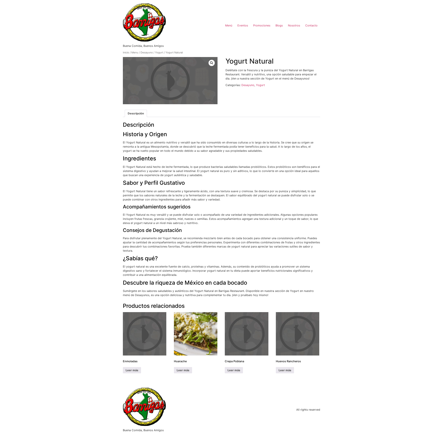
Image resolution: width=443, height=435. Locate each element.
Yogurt (159, 52)
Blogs (279, 25)
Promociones (261, 25)
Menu (134, 52)
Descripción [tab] (136, 113)
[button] (212, 63)
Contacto (311, 25)
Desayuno (147, 52)
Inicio (126, 52)
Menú (228, 25)
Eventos (242, 25)
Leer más (132, 370)
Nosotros (294, 25)
